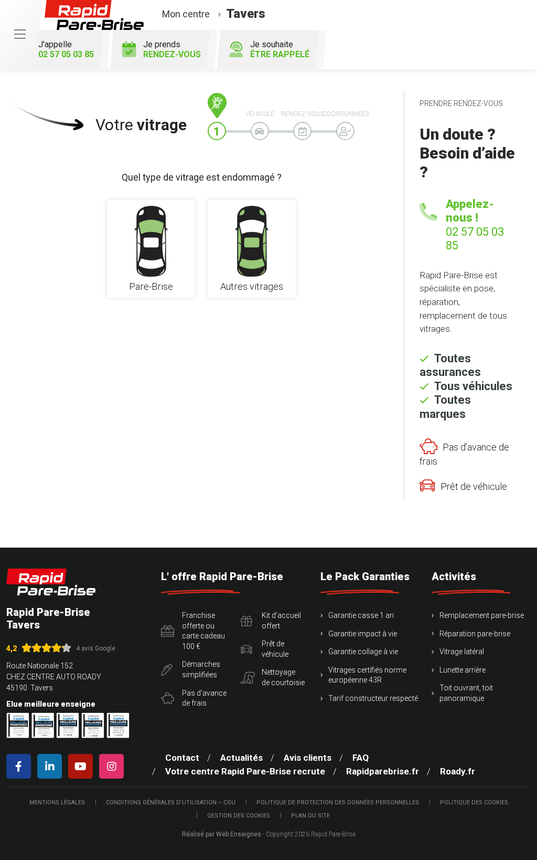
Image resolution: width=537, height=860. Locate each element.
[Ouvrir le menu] (20, 34)
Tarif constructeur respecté (373, 698)
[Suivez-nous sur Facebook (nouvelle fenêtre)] (20, 766)
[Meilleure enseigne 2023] (118, 725)
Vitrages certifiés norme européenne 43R (367, 675)
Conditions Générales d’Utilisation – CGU (170, 802)
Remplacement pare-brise (481, 615)
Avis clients (307, 757)
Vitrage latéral (461, 651)
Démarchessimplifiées (201, 669)
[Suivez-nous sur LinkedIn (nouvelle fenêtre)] (51, 766)
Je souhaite (279, 49)
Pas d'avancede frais (204, 698)
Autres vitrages (251, 286)
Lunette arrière (462, 670)
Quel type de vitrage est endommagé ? (202, 177)
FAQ (360, 757)
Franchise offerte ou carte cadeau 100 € (203, 631)
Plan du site (310, 815)
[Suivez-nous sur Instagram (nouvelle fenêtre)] (113, 766)
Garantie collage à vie (363, 651)
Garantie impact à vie (362, 634)
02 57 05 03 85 (475, 238)
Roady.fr (457, 771)
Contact (182, 757)
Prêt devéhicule (275, 648)
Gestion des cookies (238, 815)
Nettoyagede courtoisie (283, 677)
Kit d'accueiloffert (281, 620)
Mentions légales (57, 802)
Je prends (172, 49)
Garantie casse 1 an (361, 615)
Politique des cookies (474, 802)
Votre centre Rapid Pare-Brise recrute (245, 771)
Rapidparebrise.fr (382, 771)
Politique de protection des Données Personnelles (337, 802)
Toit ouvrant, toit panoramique (466, 693)
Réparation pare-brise (474, 634)
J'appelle (66, 49)
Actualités (241, 757)
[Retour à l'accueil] (50, 582)
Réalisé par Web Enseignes (221, 834)
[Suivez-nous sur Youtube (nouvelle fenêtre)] (82, 766)
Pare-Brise (151, 286)
